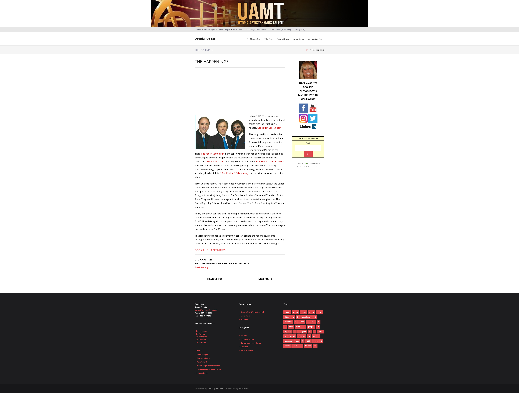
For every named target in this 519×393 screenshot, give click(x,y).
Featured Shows (283, 39)
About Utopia (209, 29)
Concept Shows (247, 339)
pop (297, 341)
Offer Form (268, 39)
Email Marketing (305, 167)
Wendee (244, 319)
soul (295, 346)
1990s (319, 312)
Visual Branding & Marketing (280, 29)
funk (298, 327)
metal (292, 336)
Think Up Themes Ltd (217, 388)
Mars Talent (237, 29)
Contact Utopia (224, 29)
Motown (301, 336)
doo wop (311, 322)
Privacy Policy (300, 29)
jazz (304, 331)
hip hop (288, 331)
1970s (303, 312)
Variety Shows (298, 39)
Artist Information (253, 39)
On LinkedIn (201, 340)
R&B (308, 341)
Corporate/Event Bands (251, 343)
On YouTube (201, 343)
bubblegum (307, 317)
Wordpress (244, 388)
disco (301, 322)
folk (291, 327)
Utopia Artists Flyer (315, 39)
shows (287, 346)
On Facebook (201, 331)
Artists (244, 335)
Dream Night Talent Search (256, 29)
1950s (287, 312)
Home (198, 29)
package (288, 341)
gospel (311, 327)
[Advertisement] (240, 92)
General (244, 347)
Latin (320, 331)
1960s (295, 312)
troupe (308, 346)
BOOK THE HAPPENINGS (210, 250)
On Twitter (200, 334)
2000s (287, 317)
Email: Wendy (308, 98)
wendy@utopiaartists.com (206, 310)
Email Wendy (201, 267)
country (288, 322)
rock (316, 341)
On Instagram (202, 337)
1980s (311, 312)
